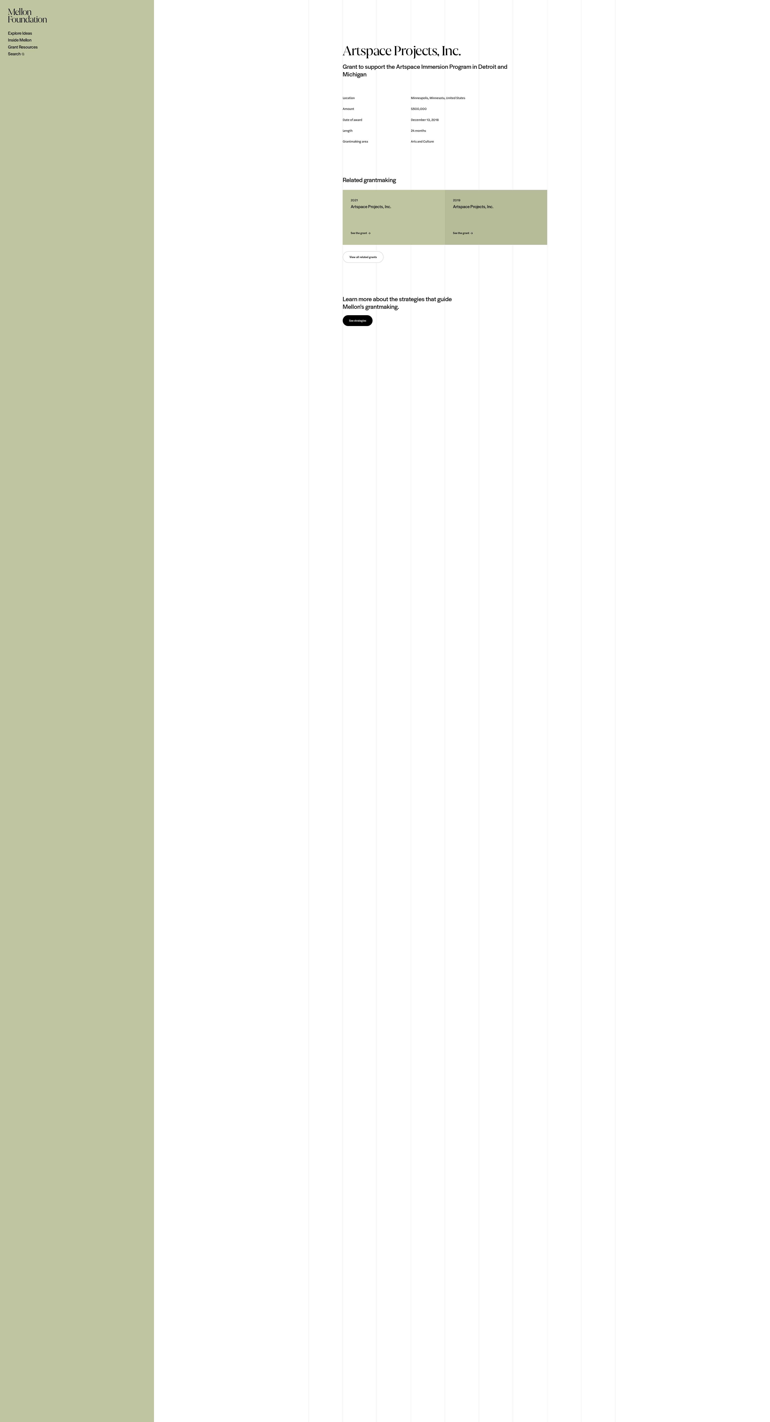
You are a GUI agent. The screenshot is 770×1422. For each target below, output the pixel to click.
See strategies (357, 321)
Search (14, 53)
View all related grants (363, 257)
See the (359, 233)
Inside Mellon (19, 40)
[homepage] (27, 15)
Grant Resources (23, 47)
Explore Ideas (20, 33)
